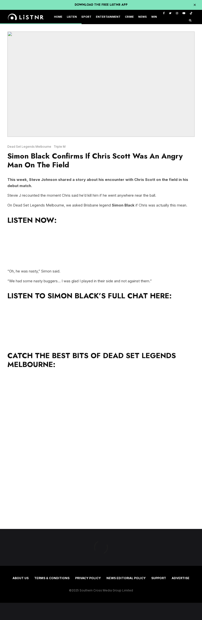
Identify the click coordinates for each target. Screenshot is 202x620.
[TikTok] (191, 13)
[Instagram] (177, 13)
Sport (86, 16)
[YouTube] (184, 13)
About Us (21, 578)
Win (154, 16)
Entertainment (108, 16)
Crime (129, 16)
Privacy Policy (88, 578)
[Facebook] (163, 13)
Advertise (180, 578)
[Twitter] (170, 13)
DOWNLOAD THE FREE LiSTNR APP (101, 4)
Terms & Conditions (51, 578)
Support (158, 578)
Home (58, 16)
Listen (72, 16)
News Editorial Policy (126, 578)
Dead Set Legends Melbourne (29, 146)
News (142, 16)
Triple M (60, 146)
